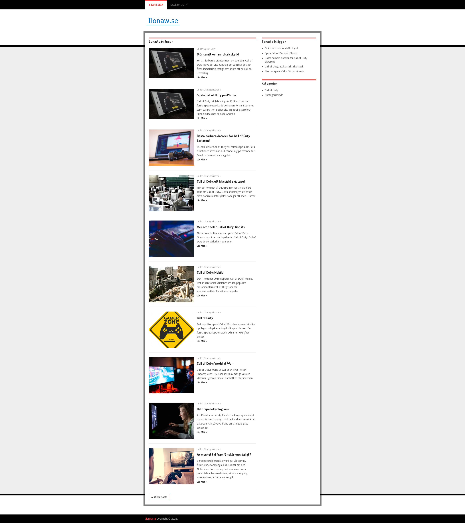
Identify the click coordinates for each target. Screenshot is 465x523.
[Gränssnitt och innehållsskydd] (171, 63)
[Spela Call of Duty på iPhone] (171, 104)
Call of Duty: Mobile (210, 272)
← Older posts (159, 497)
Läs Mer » (202, 77)
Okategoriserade (212, 89)
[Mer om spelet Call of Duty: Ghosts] (171, 239)
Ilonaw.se (150, 518)
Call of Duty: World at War (215, 363)
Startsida (156, 5)
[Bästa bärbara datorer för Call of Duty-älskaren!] (171, 147)
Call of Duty (179, 5)
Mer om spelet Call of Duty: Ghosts (221, 227)
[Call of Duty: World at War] (171, 375)
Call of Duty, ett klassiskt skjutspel (221, 181)
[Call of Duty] (171, 330)
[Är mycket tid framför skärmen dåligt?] (171, 466)
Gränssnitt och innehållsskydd (218, 54)
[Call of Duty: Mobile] (171, 284)
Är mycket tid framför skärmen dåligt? (224, 454)
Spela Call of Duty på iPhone (216, 95)
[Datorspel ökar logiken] (171, 421)
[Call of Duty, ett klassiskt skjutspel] (171, 193)
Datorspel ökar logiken (213, 409)
